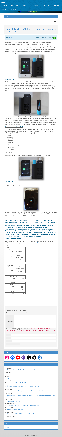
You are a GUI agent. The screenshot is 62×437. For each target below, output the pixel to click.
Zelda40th (56, 6)
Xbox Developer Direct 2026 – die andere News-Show (21, 414)
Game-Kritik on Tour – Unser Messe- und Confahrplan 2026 (23, 405)
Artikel (11, 6)
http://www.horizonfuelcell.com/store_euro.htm (39, 243)
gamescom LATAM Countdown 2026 (16, 382)
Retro (43, 6)
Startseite (4, 6)
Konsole (36, 6)
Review (10, 37)
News (18, 6)
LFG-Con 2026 (11, 378)
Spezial (25, 6)
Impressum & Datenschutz (9, 9)
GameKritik (4, 2)
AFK (49, 6)
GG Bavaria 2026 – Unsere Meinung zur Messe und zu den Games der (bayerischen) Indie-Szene (31, 396)
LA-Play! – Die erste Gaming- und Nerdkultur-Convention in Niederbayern (26, 391)
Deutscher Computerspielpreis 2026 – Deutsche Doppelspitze (23, 387)
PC (31, 6)
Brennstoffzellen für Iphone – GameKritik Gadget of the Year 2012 (31, 30)
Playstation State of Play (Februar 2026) (17, 409)
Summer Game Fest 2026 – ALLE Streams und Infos (21, 374)
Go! (55, 21)
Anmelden (8, 427)
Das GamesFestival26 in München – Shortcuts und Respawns (23, 370)
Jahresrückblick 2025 (12, 418)
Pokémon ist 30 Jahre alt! (13, 401)
